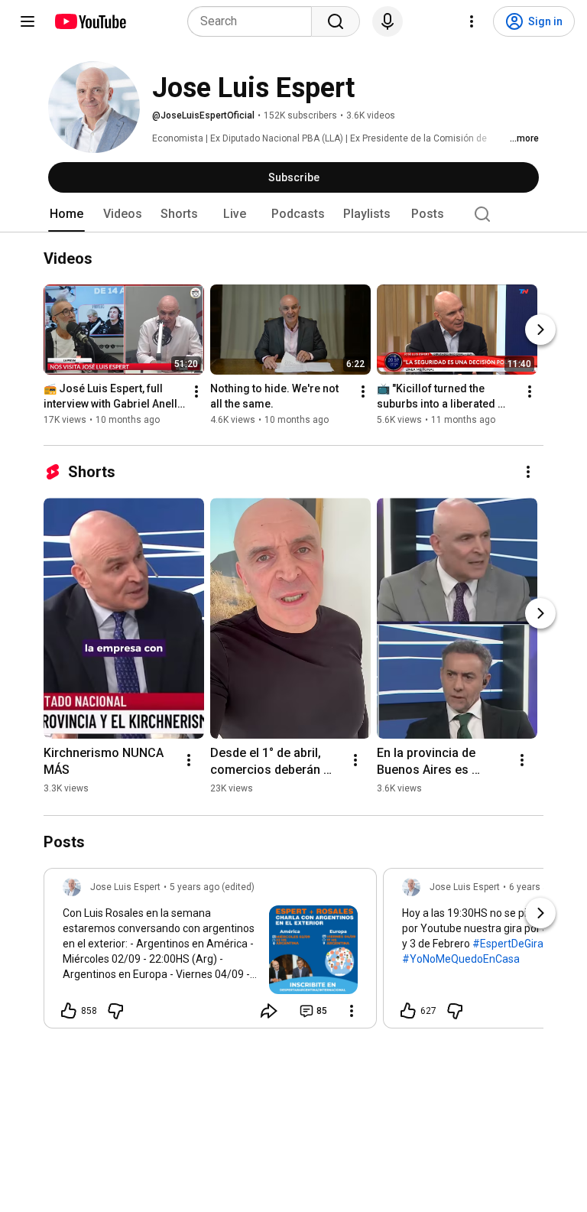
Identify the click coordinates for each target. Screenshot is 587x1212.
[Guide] (27, 21)
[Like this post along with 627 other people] (408, 1011)
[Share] (269, 1011)
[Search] (335, 21)
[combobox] (254, 21)
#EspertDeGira (507, 943)
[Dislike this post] (115, 1011)
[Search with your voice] (387, 21)
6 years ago (534, 887)
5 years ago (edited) (212, 887)
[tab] (66, 214)
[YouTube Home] (90, 21)
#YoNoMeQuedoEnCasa (461, 959)
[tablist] (293, 214)
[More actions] (196, 391)
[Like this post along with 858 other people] (69, 1011)
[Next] (540, 329)
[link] (210, 953)
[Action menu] (351, 1011)
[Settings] (471, 21)
